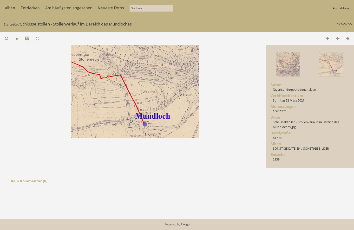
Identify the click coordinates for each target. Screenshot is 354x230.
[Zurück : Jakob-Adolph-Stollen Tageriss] (338, 38)
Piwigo (185, 224)
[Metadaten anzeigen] (27, 38)
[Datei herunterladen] (37, 38)
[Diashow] (17, 38)
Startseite (11, 24)
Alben (10, 8)
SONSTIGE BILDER (316, 148)
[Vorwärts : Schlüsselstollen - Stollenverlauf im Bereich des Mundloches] (348, 38)
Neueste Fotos (111, 8)
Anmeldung (341, 8)
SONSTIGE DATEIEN (287, 148)
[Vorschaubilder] (327, 38)
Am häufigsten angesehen (68, 8)
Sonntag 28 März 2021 (288, 100)
